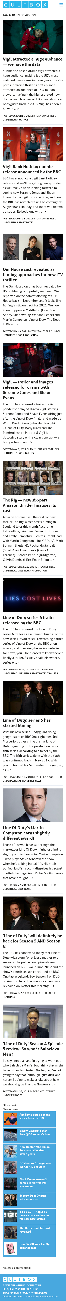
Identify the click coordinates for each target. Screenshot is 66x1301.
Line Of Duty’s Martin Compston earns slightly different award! (26, 833)
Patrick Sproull (46, 776)
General (16, 780)
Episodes (16, 1095)
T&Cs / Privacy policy (16, 1292)
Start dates (25, 222)
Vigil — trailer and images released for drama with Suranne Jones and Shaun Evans (28, 389)
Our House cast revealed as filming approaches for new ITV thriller (33, 274)
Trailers (28, 453)
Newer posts (10, 1109)
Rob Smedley (41, 1091)
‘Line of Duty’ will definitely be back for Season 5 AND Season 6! (32, 941)
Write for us (39, 1292)
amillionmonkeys (49, 1296)
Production (30, 335)
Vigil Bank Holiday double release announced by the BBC (32, 169)
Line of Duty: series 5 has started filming (27, 723)
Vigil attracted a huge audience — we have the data (32, 61)
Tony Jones (43, 115)
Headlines (9, 335)
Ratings (23, 119)
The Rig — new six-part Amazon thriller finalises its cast (29, 505)
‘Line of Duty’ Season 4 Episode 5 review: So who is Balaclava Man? (33, 1049)
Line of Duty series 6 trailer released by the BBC (29, 620)
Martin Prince (40, 885)
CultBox (35, 993)
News (14, 119)
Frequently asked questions (20, 1289)
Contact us (34, 1285)
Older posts (10, 1105)
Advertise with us (14, 1285)
